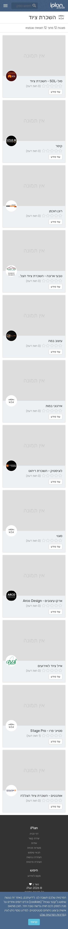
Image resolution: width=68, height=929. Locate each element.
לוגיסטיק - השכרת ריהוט (45, 471)
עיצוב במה (55, 341)
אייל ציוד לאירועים (50, 666)
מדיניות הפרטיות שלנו (52, 914)
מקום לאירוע (34, 875)
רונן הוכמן (55, 211)
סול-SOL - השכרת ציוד (46, 81)
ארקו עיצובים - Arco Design (42, 601)
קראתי (34, 922)
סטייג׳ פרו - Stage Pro (46, 731)
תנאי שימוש (34, 852)
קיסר (59, 146)
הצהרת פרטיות (34, 862)
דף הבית (34, 833)
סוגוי (59, 536)
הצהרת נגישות (34, 857)
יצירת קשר (34, 838)
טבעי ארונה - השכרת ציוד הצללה (39, 276)
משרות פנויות (34, 847)
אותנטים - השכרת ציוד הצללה (41, 796)
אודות (34, 843)
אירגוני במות (54, 406)
